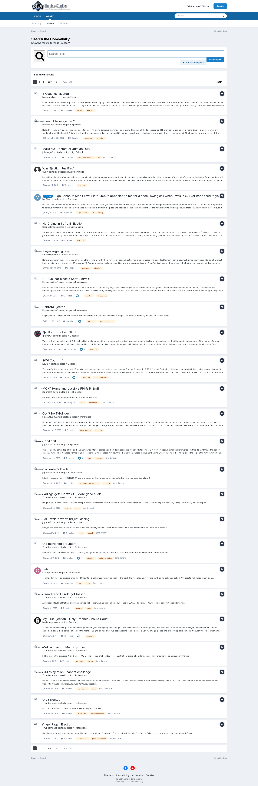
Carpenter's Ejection (56, 469)
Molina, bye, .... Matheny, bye (63, 647)
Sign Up (220, 6)
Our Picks (63, 23)
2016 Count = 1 (52, 360)
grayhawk (47, 335)
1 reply (65, 377)
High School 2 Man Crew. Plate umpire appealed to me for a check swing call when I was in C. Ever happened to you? (138, 196)
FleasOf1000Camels (52, 417)
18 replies (70, 321)
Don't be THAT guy (56, 413)
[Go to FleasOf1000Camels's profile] (37, 415)
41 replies (71, 402)
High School (77, 152)
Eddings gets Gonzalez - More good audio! (72, 494)
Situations (73, 254)
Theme (108, 775)
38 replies (71, 349)
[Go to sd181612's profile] (37, 252)
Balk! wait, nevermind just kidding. (66, 519)
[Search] (223, 15)
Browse (37, 16)
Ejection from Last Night (59, 332)
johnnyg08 (47, 152)
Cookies (150, 775)
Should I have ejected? (58, 121)
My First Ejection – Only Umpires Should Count (75, 619)
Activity (50, 16)
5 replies (70, 458)
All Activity (36, 23)
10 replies (68, 157)
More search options (194, 62)
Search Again (215, 59)
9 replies (70, 430)
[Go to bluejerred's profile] (37, 95)
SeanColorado (49, 227)
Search (50, 23)
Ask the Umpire (76, 171)
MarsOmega (48, 124)
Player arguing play (56, 251)
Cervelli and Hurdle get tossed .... (66, 594)
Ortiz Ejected (51, 699)
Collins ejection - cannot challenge (66, 672)
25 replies (72, 268)
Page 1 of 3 (68, 82)
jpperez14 (47, 392)
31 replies (69, 533)
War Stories (85, 417)
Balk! (45, 569)
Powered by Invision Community (129, 781)
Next (50, 82)
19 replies (68, 185)
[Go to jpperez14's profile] (37, 390)
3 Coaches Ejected (55, 93)
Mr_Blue (46, 199)
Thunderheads (49, 497)
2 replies (66, 608)
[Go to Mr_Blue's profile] (37, 197)
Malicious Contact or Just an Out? (66, 149)
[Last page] (56, 82)
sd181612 (46, 254)
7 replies (67, 240)
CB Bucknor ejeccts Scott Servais (66, 279)
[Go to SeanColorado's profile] (37, 225)
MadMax (46, 622)
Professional (81, 282)
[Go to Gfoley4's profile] (37, 570)
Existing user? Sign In (198, 6)
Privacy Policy (122, 775)
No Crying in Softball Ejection (62, 223)
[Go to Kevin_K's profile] (37, 362)
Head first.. (50, 441)
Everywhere (211, 16)
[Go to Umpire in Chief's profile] (37, 280)
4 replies (68, 688)
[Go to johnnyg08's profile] (37, 150)
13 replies (66, 661)
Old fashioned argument (59, 544)
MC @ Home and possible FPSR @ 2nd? (70, 388)
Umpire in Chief (49, 282)
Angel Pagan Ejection (57, 724)
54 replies (68, 636)
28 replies (75, 138)
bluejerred (47, 97)
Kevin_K (46, 364)
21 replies (67, 110)
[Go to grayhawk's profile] (37, 334)
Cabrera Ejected (53, 307)
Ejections (74, 97)
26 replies (68, 583)
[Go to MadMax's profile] (37, 620)
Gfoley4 (46, 572)
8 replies (69, 558)
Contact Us (137, 775)
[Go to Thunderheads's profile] (37, 495)
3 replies (70, 483)
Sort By (219, 82)
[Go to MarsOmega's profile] (37, 122)
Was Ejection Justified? (58, 168)
